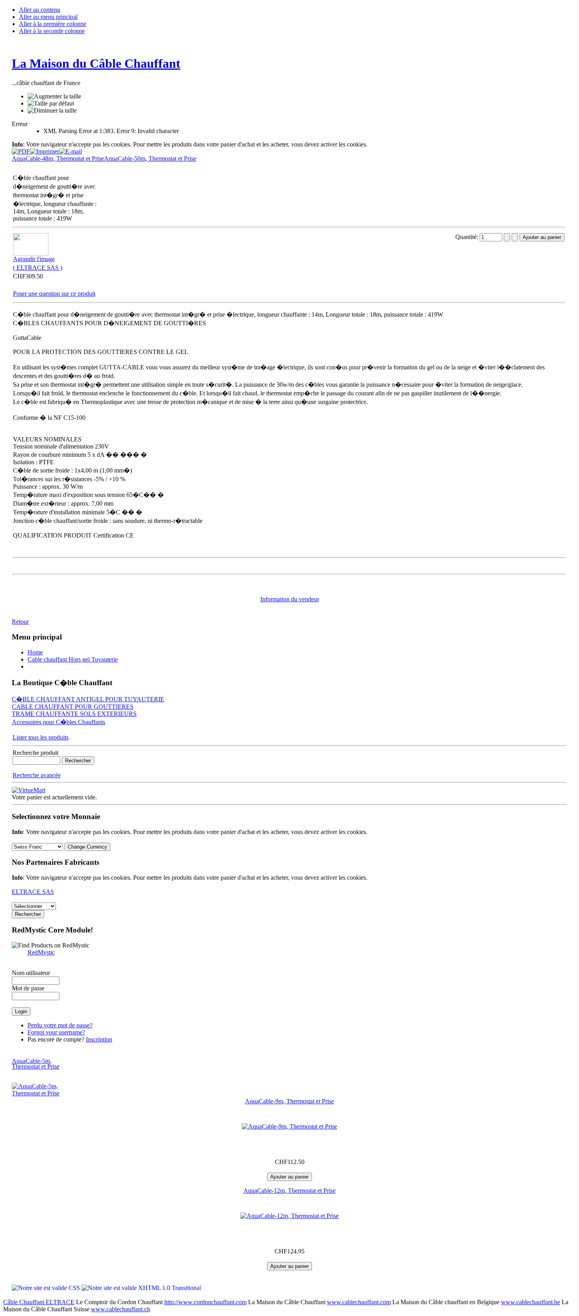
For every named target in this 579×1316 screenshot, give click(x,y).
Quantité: (467, 237)
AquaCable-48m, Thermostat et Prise (58, 158)
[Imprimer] (44, 149)
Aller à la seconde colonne (52, 31)
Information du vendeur (289, 599)
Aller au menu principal (48, 16)
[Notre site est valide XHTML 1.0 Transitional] (141, 1287)
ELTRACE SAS (33, 891)
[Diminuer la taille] (52, 110)
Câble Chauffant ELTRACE (38, 1302)
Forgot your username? (56, 1032)
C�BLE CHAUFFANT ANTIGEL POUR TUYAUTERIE (88, 699)
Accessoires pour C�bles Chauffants (58, 722)
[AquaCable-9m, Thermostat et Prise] (289, 1126)
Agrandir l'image (34, 259)
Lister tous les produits (41, 737)
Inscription (99, 1039)
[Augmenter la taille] (54, 96)
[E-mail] (70, 149)
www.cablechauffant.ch (120, 1309)
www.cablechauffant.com (359, 1302)
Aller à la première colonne (52, 23)
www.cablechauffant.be (530, 1302)
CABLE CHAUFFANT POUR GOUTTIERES (73, 706)
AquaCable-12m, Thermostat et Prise (289, 1190)
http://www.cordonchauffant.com (205, 1302)
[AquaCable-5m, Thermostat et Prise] (41, 1090)
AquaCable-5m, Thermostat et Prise (35, 1061)
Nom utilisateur (31, 972)
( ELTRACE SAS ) (37, 267)
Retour (20, 621)
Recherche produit (35, 752)
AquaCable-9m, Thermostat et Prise (289, 1101)
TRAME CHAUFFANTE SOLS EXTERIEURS (74, 713)
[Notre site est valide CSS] (47, 1287)
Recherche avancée (37, 775)
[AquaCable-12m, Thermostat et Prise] (289, 1215)
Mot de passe (28, 988)
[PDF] (21, 149)
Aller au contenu (39, 9)
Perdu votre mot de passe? (60, 1025)
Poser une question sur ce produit (54, 293)
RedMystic (41, 952)
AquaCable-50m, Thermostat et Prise (150, 158)
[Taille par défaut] (51, 103)
